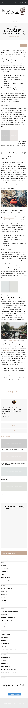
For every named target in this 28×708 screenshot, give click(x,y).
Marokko (4, 637)
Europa (3, 591)
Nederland (4, 643)
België (3, 565)
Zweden (3, 677)
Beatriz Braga (13, 340)
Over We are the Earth (10, 701)
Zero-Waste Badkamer (7, 672)
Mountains (6, 389)
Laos (2, 631)
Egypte (3, 585)
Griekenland (5, 606)
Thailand (16, 36)
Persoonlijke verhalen (8, 649)
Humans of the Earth (7, 617)
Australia (4, 560)
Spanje (3, 660)
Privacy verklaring (19, 703)
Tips (11, 389)
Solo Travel (4, 657)
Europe (3, 594)
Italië (2, 623)
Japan (3, 629)
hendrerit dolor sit (9, 170)
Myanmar (3, 640)
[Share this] (6, 392)
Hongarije (4, 614)
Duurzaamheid (5, 583)
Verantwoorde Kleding (8, 669)
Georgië (3, 603)
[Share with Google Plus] (10, 392)
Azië (2, 562)
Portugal (4, 652)
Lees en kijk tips (5, 634)
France (3, 597)
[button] (5, 135)
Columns (3, 571)
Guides (12, 36)
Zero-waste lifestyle (7, 675)
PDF (23, 45)
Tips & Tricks (4, 666)
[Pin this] (13, 392)
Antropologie (5, 557)
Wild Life (15, 389)
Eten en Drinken (5, 588)
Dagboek (3, 574)
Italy (2, 626)
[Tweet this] (8, 392)
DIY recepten (5, 577)
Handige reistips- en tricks (9, 611)
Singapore (4, 654)
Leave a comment (22, 392)
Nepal (3, 646)
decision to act (21, 88)
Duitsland (4, 580)
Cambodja (4, 568)
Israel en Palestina (6, 620)
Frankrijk (4, 600)
